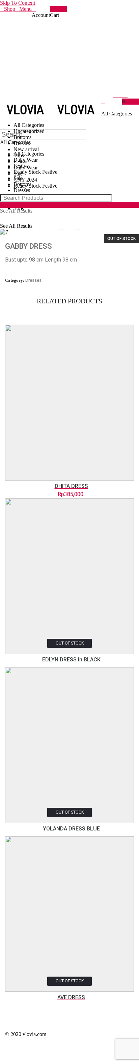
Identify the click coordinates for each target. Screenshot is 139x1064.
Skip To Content (17, 3)
